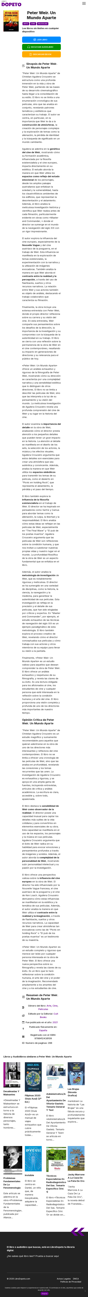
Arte (26, 24)
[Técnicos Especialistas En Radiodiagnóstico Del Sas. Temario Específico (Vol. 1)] (56, 1159)
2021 (55, 1022)
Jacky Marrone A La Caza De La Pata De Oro (76, 1177)
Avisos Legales (64, 1279)
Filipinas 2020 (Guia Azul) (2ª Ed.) (33, 1098)
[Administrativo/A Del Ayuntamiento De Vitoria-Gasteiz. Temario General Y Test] (56, 1076)
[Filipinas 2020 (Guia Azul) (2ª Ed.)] (33, 1077)
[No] (85, 1291)
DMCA (76, 1279)
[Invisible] (33, 1158)
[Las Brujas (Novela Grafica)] (76, 1073)
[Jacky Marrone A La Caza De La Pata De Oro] (76, 1158)
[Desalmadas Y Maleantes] (11, 1075)
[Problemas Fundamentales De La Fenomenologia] (12, 1160)
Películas (42, 24)
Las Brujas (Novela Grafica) (73, 1092)
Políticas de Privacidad (70, 1282)
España (43, 1030)
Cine (33, 24)
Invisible (29, 1175)
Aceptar (45, 1293)
